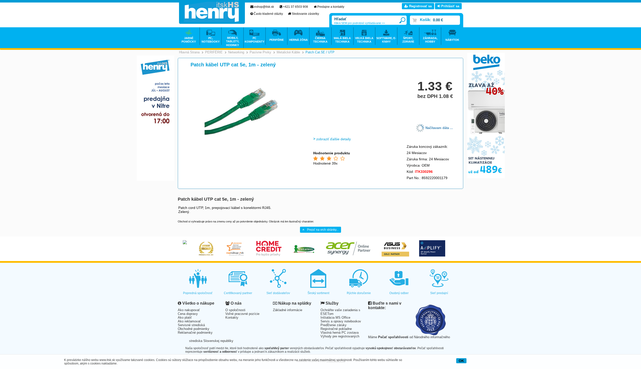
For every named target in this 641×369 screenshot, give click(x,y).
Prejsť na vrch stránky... (323, 229)
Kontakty (231, 317)
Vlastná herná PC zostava (339, 332)
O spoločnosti (235, 310)
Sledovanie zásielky (305, 14)
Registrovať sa (420, 6)
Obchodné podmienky (193, 329)
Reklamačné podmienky (195, 332)
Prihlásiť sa (449, 6)
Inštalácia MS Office (335, 317)
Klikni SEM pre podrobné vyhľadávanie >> (359, 23)
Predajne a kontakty (330, 7)
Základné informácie (287, 310)
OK (461, 361)
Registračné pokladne (336, 329)
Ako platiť (185, 317)
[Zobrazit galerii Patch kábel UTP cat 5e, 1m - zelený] (242, 136)
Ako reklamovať (189, 321)
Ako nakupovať (189, 310)
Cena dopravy (188, 314)
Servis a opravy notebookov (340, 321)
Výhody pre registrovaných (339, 336)
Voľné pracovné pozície (242, 314)
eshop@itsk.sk (264, 7)
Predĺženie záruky (333, 325)
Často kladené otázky (268, 14)
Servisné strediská (191, 325)
